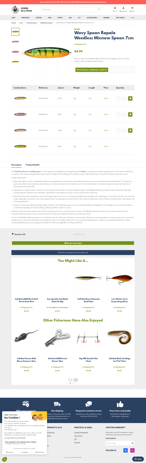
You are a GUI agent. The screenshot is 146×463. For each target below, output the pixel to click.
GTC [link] (75, 439)
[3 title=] (79, 234)
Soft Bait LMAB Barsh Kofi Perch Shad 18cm (26, 290)
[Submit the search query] (98, 9)
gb (114, 11)
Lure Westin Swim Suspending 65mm (119, 290)
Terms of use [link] (78, 436)
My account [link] (123, 11)
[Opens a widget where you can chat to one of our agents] (138, 459)
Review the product (73, 243)
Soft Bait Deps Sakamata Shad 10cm (88, 290)
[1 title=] (74, 234)
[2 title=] (76, 234)
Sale (133, 18)
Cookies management (81, 432)
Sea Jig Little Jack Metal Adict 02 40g (57, 290)
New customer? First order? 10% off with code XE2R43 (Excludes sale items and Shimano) (73, 2)
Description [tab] (16, 164)
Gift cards (120, 18)
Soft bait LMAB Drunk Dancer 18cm (57, 349)
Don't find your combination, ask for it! (92, 70)
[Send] (133, 443)
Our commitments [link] (49, 432)
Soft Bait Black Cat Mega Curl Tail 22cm (119, 349)
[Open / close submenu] (13, 17)
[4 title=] (81, 234)
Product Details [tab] (32, 164)
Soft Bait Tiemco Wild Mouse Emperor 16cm (26, 349)
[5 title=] (83, 234)
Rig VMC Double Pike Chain (88, 349)
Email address (111, 438)
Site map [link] (77, 442)
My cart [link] (132, 11)
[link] (125, 450)
